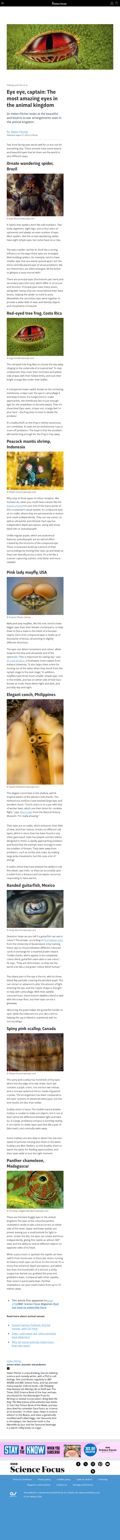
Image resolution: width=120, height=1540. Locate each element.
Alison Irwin (26, 812)
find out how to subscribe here (35, 1305)
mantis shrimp (15, 505)
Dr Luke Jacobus (15, 660)
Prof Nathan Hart (53, 940)
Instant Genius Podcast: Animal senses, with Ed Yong (31, 1326)
